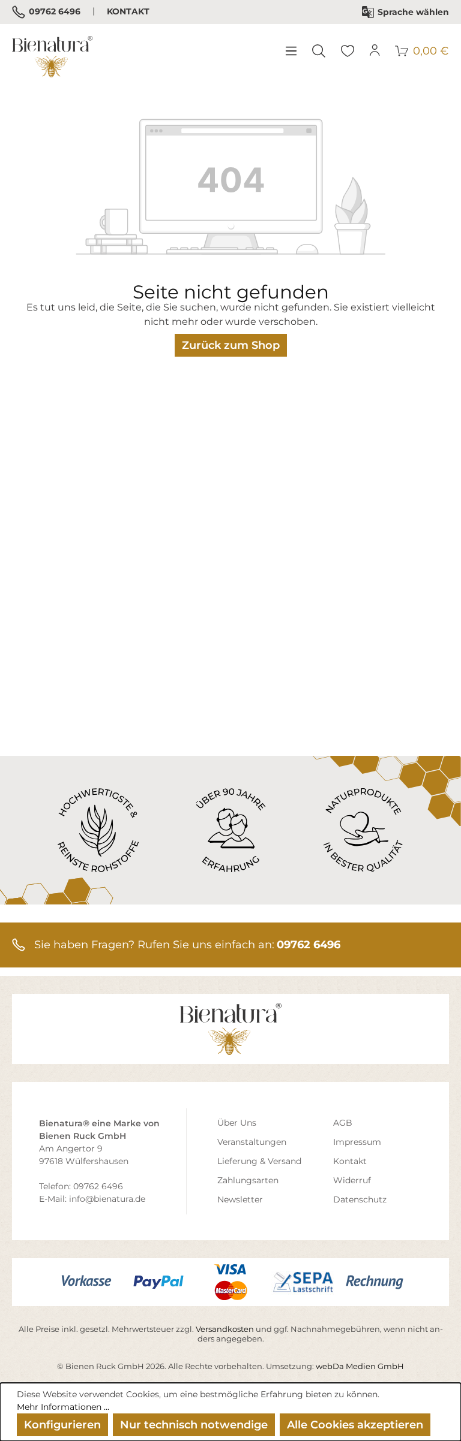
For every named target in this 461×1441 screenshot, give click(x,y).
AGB (342, 1122)
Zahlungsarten (248, 1180)
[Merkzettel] (347, 51)
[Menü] (290, 51)
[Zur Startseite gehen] (52, 56)
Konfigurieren (62, 1424)
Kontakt (128, 11)
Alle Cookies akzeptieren (355, 1424)
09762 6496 (54, 11)
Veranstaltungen (251, 1141)
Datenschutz (360, 1199)
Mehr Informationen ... (63, 1406)
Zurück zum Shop (231, 345)
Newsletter (240, 1199)
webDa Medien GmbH (360, 1366)
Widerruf (352, 1180)
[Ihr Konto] (375, 51)
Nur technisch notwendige (194, 1424)
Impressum (357, 1141)
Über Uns (236, 1122)
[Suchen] (318, 51)
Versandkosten (225, 1329)
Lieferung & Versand (259, 1161)
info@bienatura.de (107, 1198)
